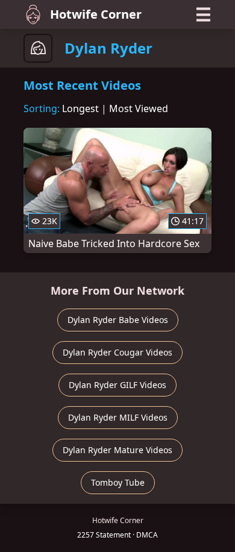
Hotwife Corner (96, 14)
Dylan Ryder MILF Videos (118, 417)
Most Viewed (138, 108)
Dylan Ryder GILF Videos (117, 384)
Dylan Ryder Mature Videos (117, 450)
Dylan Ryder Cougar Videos (117, 352)
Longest (80, 108)
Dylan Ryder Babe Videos (117, 319)
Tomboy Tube (118, 482)
